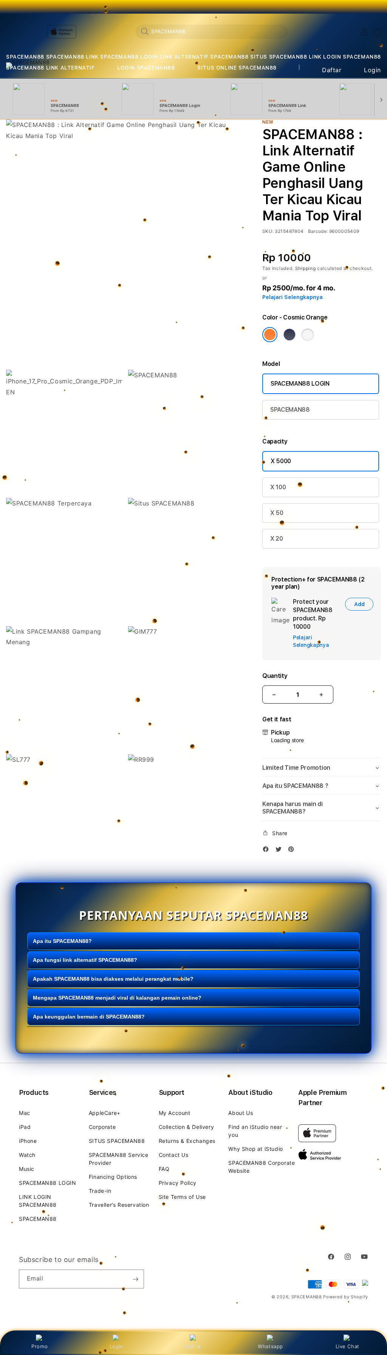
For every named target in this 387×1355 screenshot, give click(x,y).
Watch (27, 1155)
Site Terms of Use (182, 1197)
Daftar (193, 1346)
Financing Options (113, 1177)
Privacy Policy (178, 1183)
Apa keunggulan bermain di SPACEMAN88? (89, 1017)
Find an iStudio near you (255, 1131)
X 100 (278, 487)
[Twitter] (280, 850)
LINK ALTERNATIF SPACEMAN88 (204, 57)
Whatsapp (270, 1346)
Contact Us (174, 1155)
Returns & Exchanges (187, 1141)
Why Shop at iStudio (255, 1149)
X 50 (276, 512)
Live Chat (347, 1346)
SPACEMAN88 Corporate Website (261, 1167)
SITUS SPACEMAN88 (278, 57)
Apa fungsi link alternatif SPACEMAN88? (85, 960)
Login (117, 1346)
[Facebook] (267, 850)
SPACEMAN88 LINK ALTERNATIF (50, 68)
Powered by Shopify (345, 1296)
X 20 (276, 538)
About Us (240, 1113)
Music (26, 1169)
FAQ (164, 1169)
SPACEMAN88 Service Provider (119, 1159)
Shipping (305, 268)
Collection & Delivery (186, 1127)
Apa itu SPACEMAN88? (62, 941)
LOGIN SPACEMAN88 (146, 68)
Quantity (274, 675)
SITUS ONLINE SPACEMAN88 (237, 68)
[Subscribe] (135, 1279)
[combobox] (211, 31)
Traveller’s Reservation (119, 1205)
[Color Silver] (308, 335)
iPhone (28, 1141)
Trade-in (100, 1191)
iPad (25, 1127)
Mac (24, 1113)
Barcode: (318, 231)
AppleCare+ (105, 1113)
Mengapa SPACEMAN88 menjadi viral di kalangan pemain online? (117, 998)
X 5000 (281, 461)
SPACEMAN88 (25, 57)
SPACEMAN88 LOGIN (129, 57)
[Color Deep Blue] (289, 335)
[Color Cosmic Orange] (269, 334)
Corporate (102, 1127)
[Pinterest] (293, 850)
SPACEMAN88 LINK (72, 57)
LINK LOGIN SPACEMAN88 (345, 57)
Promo (39, 1346)
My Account (174, 1113)
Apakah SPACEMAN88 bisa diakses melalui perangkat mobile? (113, 979)
